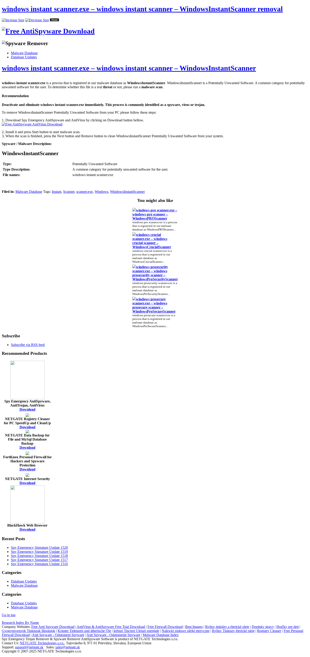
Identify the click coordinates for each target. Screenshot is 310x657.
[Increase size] (13, 20)
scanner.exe (84, 192)
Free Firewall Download (165, 627)
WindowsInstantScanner (127, 192)
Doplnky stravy (263, 627)
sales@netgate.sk (67, 647)
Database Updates (24, 57)
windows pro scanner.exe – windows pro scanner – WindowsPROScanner (154, 214)
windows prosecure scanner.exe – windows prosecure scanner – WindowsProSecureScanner (154, 305)
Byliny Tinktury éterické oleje (233, 631)
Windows (101, 192)
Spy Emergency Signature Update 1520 (39, 547)
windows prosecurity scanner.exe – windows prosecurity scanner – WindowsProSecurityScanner (155, 273)
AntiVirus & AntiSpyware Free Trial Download (111, 627)
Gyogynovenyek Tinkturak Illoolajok (28, 631)
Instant (56, 192)
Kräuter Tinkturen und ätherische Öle (84, 631)
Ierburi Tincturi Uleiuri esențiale (136, 631)
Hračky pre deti (287, 627)
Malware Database (24, 53)
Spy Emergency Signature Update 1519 (39, 552)
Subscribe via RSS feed (28, 345)
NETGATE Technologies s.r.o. (42, 643)
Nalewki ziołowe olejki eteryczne (185, 631)
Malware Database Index (161, 635)
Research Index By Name (20, 623)
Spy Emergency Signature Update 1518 (39, 556)
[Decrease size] (37, 20)
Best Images (194, 627)
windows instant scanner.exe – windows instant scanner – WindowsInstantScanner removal (142, 9)
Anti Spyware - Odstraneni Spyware (58, 635)
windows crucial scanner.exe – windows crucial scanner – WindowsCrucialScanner (151, 241)
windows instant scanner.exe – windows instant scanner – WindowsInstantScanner (129, 68)
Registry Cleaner (269, 631)
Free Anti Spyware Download (52, 627)
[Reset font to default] (54, 20)
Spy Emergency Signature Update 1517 (39, 560)
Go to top (8, 615)
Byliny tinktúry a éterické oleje (227, 627)
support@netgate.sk (29, 647)
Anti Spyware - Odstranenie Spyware (113, 635)
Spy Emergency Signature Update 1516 (39, 564)
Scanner (68, 192)
